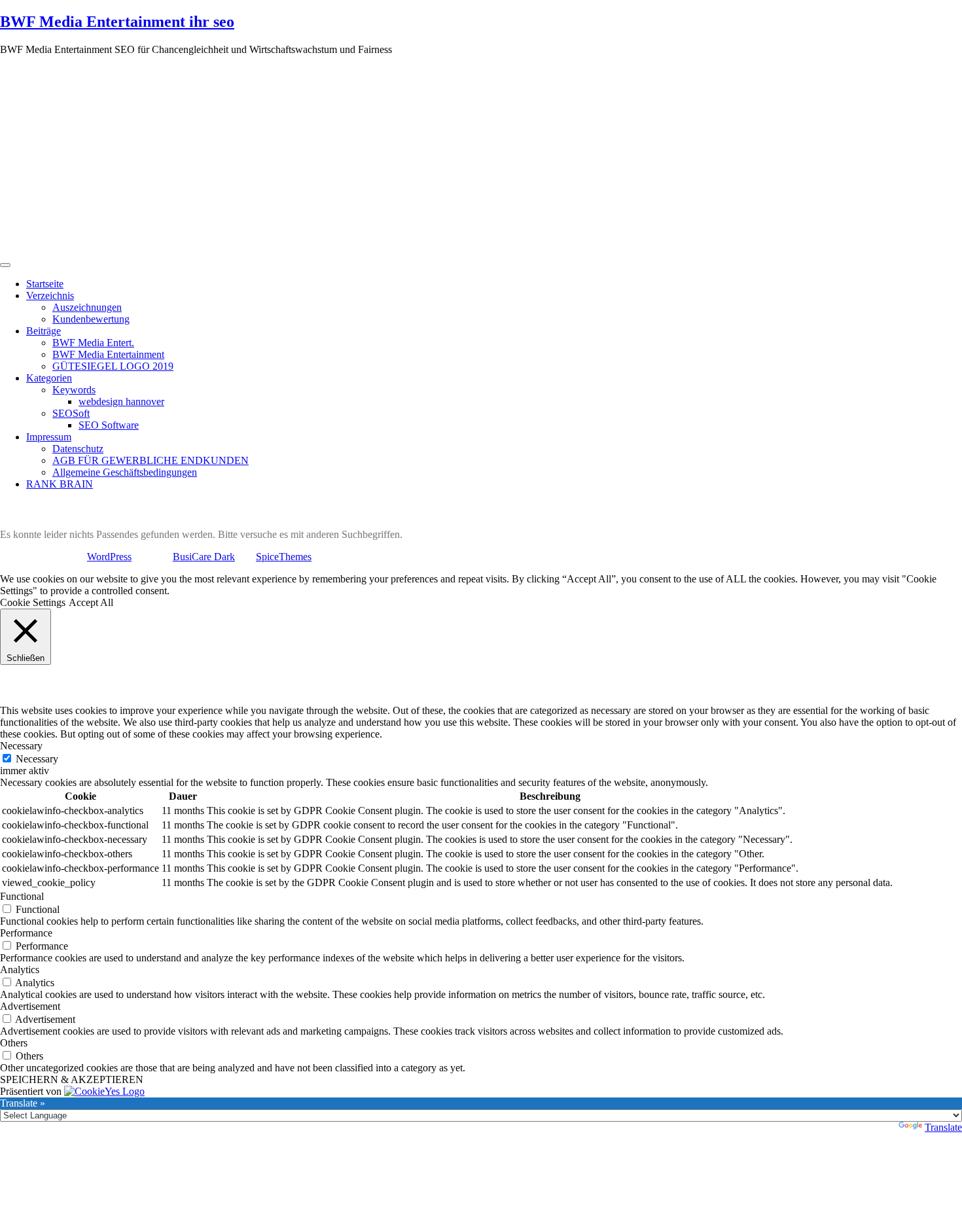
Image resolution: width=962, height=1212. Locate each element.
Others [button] (13, 1042)
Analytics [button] (19, 969)
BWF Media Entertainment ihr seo (117, 21)
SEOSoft (71, 413)
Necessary (37, 758)
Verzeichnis (50, 295)
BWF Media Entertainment (108, 354)
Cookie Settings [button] (32, 602)
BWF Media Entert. (93, 342)
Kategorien (49, 377)
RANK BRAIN (59, 484)
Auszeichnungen (87, 307)
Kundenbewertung (91, 319)
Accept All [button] (91, 602)
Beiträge (43, 330)
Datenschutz (77, 448)
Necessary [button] (21, 745)
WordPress (109, 556)
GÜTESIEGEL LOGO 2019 (112, 366)
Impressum (48, 436)
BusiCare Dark (204, 556)
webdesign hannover (121, 401)
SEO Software (109, 425)
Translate (943, 1127)
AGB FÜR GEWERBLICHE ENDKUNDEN (150, 460)
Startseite (44, 283)
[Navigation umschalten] (5, 265)
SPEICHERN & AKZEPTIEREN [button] (71, 1079)
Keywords (74, 389)
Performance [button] (26, 932)
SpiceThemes (284, 556)
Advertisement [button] (30, 1006)
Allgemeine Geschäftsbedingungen (124, 472)
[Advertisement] (481, 157)
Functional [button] (22, 896)
